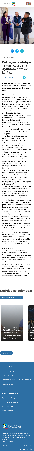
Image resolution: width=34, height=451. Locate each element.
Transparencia (7, 384)
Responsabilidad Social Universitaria (16, 380)
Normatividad (7, 411)
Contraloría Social (9, 371)
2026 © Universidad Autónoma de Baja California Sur (17, 445)
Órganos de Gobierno (10, 415)
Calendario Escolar (9, 398)
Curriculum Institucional (11, 402)
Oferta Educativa (8, 376)
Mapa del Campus (9, 406)
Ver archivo (6, 353)
